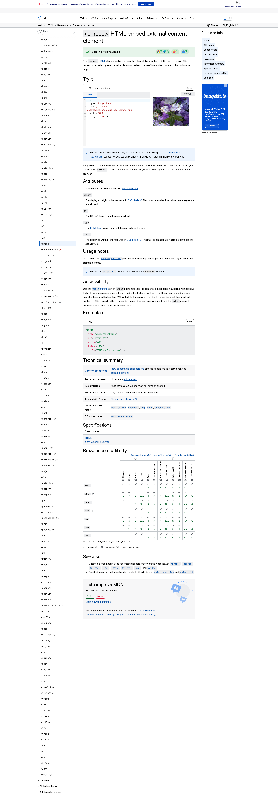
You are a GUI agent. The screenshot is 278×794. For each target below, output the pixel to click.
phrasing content (135, 368)
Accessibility (210, 54)
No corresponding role (122, 399)
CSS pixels (133, 200)
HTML (102, 61)
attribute (100, 288)
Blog (191, 18)
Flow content (118, 368)
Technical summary (214, 63)
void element (130, 379)
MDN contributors (145, 610)
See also (208, 77)
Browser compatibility (215, 73)
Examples (209, 59)
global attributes (130, 188)
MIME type (96, 228)
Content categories (96, 370)
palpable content (120, 372)
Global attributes (48, 786)
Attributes (209, 45)
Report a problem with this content (135, 614)
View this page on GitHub (99, 614)
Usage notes (210, 49)
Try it (206, 40)
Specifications (211, 68)
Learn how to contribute (98, 601)
